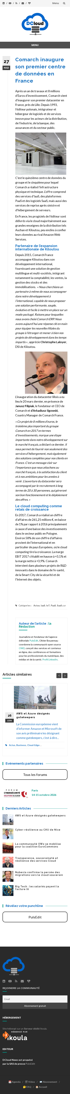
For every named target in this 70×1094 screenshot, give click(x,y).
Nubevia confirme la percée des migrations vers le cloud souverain (39, 873)
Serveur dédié (32, 1028)
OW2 (22, 648)
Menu (55, 3)
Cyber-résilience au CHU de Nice (37, 829)
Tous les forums (35, 775)
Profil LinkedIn (50, 659)
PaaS (53, 605)
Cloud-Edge (33, 745)
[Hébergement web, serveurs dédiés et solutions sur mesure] (15, 1035)
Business (21, 745)
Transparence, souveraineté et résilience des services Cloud (36, 859)
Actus (36, 605)
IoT (48, 605)
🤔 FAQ (27, 1086)
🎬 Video (30, 1081)
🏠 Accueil (41, 1086)
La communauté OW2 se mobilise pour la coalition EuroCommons (38, 845)
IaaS (43, 605)
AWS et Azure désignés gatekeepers (40, 815)
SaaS (59, 605)
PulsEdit (33, 640)
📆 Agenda (14, 1081)
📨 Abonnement (48, 1081)
